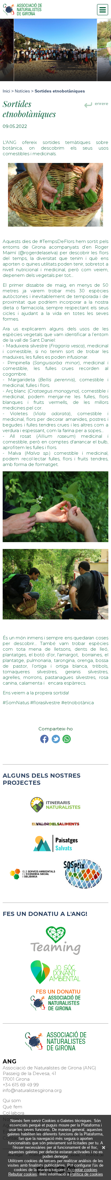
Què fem (12, 1107)
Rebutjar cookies (22, 1174)
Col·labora (13, 1113)
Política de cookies (86, 1174)
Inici (6, 91)
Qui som (12, 1100)
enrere (101, 104)
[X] (103, 1147)
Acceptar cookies (82, 1170)
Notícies (22, 91)
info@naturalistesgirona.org (32, 1090)
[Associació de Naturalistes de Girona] (22, 9)
